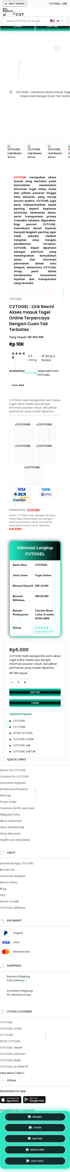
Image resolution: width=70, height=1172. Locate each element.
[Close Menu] (4, 15)
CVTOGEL (20, 177)
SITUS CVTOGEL (10, 1041)
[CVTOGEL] (18, 14)
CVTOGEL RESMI (10, 1060)
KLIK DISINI (15, 528)
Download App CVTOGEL (17, 863)
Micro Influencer (11, 821)
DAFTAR (35, 692)
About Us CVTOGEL (13, 770)
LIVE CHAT (37, 1160)
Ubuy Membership (12, 827)
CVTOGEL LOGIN (10, 1028)
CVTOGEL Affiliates (12, 908)
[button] (57, 48)
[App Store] (11, 1100)
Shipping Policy (10, 814)
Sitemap (5, 795)
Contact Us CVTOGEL (14, 776)
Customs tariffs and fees (17, 808)
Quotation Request (13, 783)
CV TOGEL (6, 1035)
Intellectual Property (14, 789)
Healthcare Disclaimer (15, 840)
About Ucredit (9, 901)
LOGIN (17, 26)
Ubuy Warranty (10, 833)
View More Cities (11, 1073)
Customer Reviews (12, 876)
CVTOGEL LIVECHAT (13, 1054)
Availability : (17, 373)
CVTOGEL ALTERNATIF (14, 1067)
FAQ (2, 895)
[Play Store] (34, 1100)
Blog (3, 889)
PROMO (37, 1117)
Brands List (7, 870)
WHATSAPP (37, 1149)
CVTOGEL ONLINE (11, 1047)
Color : (18, 385)
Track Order (8, 802)
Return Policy (9, 882)
